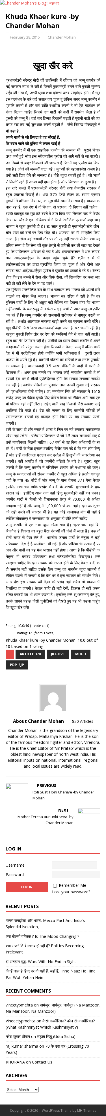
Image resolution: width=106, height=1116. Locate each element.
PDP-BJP (17, 664)
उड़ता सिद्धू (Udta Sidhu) (56, 1036)
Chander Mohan (62, 37)
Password (15, 874)
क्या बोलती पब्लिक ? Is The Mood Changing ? (42, 936)
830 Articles (82, 721)
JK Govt (58, 654)
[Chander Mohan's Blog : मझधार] (29, 3)
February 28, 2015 (25, 37)
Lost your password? (71, 891)
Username (15, 865)
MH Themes (86, 1110)
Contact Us (42, 1062)
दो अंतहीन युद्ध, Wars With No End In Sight (41, 961)
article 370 (30, 654)
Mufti (80, 654)
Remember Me (72, 885)
